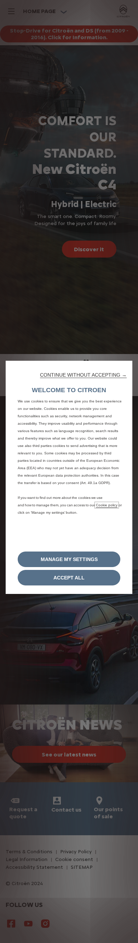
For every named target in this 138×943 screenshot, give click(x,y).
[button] (83, 375)
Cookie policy (106, 505)
